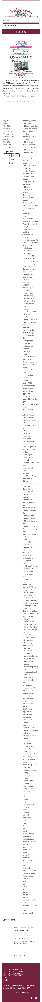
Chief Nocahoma (28, 486)
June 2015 (7, 139)
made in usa (26, 733)
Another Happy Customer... (24, 928)
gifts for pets (27, 608)
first (12, 148)
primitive (25, 807)
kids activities (27, 704)
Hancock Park (27, 645)
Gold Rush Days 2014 (30, 629)
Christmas (26, 266)
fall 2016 (25, 553)
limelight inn (27, 714)
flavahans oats (27, 574)
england (25, 545)
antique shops (27, 391)
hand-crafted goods (30, 656)
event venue (27, 547)
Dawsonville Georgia (30, 534)
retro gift (25, 815)
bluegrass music (28, 182)
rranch (25, 823)
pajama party (27, 351)
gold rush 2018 (28, 621)
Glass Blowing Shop (29, 611)
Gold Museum (27, 616)
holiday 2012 (26, 101)
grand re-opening (29, 311)
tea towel (26, 868)
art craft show (27, 409)
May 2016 (7, 126)
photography (27, 791)
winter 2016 (27, 383)
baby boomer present (30, 423)
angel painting (27, 388)
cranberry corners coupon (13, 99)
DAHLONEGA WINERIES (13, 975)
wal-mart (25, 897)
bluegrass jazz (27, 457)
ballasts (25, 431)
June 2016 (7, 123)
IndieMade (26, 992)
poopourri (26, 802)
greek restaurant (28, 637)
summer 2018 (27, 370)
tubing (24, 884)
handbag (25, 317)
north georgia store (29, 770)
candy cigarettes (28, 468)
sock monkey (27, 836)
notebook (26, 775)
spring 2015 (26, 849)
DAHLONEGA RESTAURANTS (14, 971)
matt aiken (26, 741)
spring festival (27, 857)
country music (27, 500)
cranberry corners (31, 96)
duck (24, 537)
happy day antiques (29, 322)
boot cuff (26, 460)
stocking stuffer (28, 860)
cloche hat (26, 195)
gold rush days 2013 (30, 627)
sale (23, 826)
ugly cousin (26, 378)
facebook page (28, 155)
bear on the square (29, 129)
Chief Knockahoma (29, 484)
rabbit (24, 810)
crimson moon (27, 272)
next (13, 159)
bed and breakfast (29, 256)
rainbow (25, 812)
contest (25, 497)
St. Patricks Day (28, 219)
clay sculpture (27, 489)
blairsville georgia (29, 447)
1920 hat (25, 237)
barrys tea (26, 253)
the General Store (29, 871)
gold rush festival (28, 301)
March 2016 (7, 129)
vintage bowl (27, 894)
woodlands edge (28, 386)
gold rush (25, 619)
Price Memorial (28, 804)
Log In (5, 980)
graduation (26, 632)
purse (24, 354)
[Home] (21, 12)
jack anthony (27, 685)
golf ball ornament (29, 303)
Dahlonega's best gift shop (13, 91)
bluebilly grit (27, 454)
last (10, 163)
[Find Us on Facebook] (31, 998)
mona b (25, 751)
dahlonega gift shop (30, 152)
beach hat (26, 436)
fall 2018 (25, 285)
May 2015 (7, 142)
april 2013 (26, 401)
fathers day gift (28, 288)
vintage (25, 892)
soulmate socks (28, 364)
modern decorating (29, 749)
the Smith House (28, 873)
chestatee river (28, 478)
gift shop (25, 139)
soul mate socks (28, 839)
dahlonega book (28, 515)
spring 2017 (26, 855)
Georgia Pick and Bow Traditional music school (28, 592)
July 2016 (6, 121)
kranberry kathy (28, 144)
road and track (27, 818)
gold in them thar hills (30, 614)
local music (26, 717)
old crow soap (27, 786)
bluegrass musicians (30, 261)
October (25, 783)
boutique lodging (28, 264)
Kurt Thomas (27, 709)
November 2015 (9, 134)
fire (23, 563)
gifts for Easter (28, 171)
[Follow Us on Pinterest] (36, 998)
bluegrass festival (29, 258)
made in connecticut (30, 730)
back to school (27, 250)
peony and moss (28, 788)
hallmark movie (28, 640)
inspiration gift (28, 680)
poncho (25, 799)
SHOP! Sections (10, 25)
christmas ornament (30, 269)
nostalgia (25, 773)
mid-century (27, 743)
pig (23, 794)
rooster (25, 820)
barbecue (26, 433)
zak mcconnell (27, 913)
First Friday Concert (30, 566)
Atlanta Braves (28, 415)
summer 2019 (27, 174)
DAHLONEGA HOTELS (12, 973)
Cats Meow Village (29, 476)
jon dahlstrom (27, 696)
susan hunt (26, 865)
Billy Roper (26, 439)
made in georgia (28, 333)
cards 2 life (26, 473)
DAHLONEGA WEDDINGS (13, 969)
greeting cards (28, 208)
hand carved (27, 648)
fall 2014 (25, 282)
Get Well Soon (27, 598)
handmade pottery (29, 319)
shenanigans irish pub (30, 362)
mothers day (27, 757)
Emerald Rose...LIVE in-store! (12, 38)
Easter (25, 539)
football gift (26, 579)
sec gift (25, 831)
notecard (25, 778)
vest (24, 889)
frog (24, 582)
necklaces (26, 767)
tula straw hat (27, 375)
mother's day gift (28, 754)
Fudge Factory (28, 584)
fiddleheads (26, 561)
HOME (5, 977)
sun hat (25, 863)
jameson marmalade (30, 688)
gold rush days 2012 (30, 624)
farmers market (28, 168)
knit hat (25, 706)
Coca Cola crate (28, 492)
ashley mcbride (28, 412)
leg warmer (26, 712)
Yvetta (25, 910)
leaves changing (28, 330)
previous (9, 151)
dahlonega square (29, 526)
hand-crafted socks (29, 659)
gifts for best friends (30, 603)
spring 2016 (26, 852)
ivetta (24, 682)
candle (25, 465)
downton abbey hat (29, 280)
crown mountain (28, 507)
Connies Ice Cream (29, 494)
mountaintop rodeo (29, 765)
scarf (24, 828)
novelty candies (28, 780)
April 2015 (7, 144)
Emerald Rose (27, 83)
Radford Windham (29, 356)
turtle (24, 886)
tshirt (24, 881)
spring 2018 (26, 367)
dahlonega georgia (29, 126)
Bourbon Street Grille (30, 462)
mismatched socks (29, 746)
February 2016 (8, 131)
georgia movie (27, 293)
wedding (25, 232)
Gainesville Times (29, 587)
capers (25, 470)
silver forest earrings (30, 833)
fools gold (26, 576)
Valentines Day (28, 229)
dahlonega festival (29, 166)
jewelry (25, 325)
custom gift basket (29, 136)
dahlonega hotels (29, 518)
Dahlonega (26, 123)
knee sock (26, 327)
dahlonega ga (27, 142)
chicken (25, 481)
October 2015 (8, 136)
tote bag (25, 372)
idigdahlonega (27, 677)
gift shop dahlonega (30, 600)
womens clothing (28, 235)
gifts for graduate (29, 606)
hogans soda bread (29, 672)
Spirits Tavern (27, 847)
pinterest (26, 796)
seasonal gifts (27, 359)
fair (23, 550)
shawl (24, 211)
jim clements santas (29, 690)
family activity (27, 558)
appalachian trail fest (30, 399)
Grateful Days (27, 635)
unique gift (26, 380)
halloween (26, 314)
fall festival (26, 555)
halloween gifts (28, 643)
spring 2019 (26, 163)
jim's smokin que (28, 693)
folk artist (26, 290)
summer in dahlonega (30, 221)
